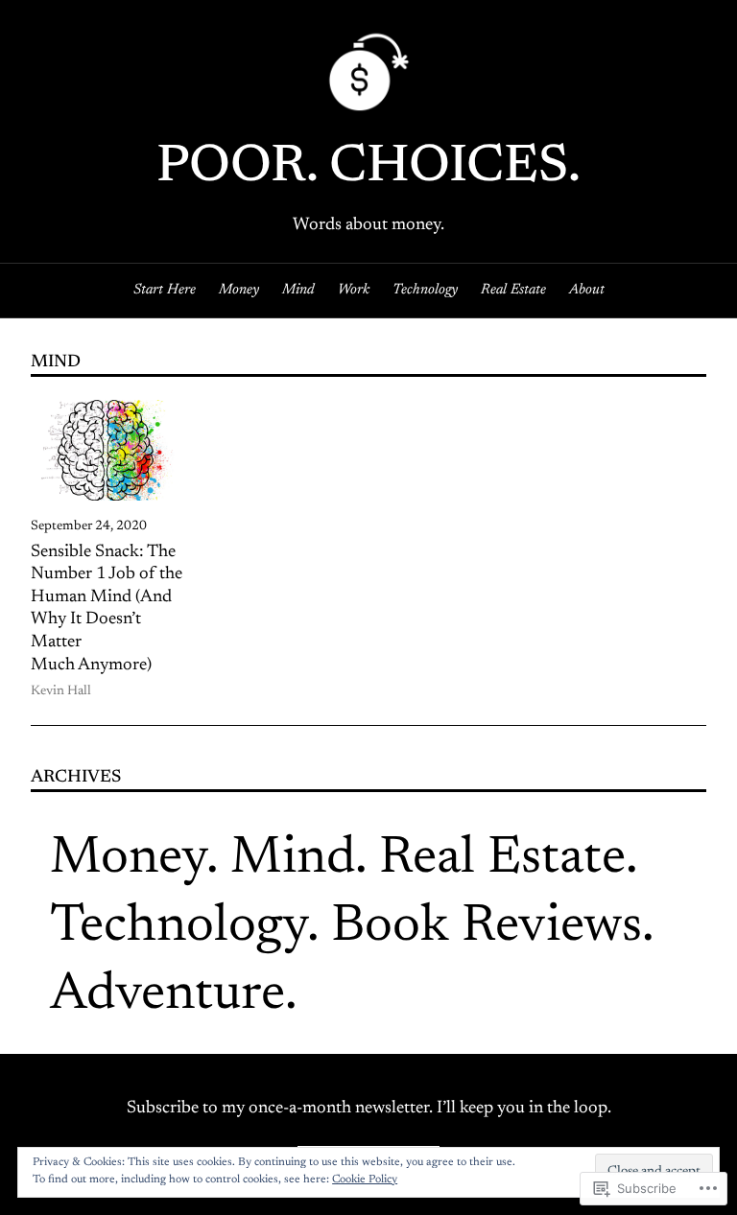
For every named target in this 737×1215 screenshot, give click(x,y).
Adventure (167, 996)
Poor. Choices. (368, 168)
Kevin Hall (61, 691)
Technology (178, 927)
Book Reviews (486, 927)
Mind (292, 859)
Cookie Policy (364, 1179)
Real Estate (502, 859)
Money (128, 859)
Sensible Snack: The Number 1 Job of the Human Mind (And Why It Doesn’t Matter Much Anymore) (106, 609)
